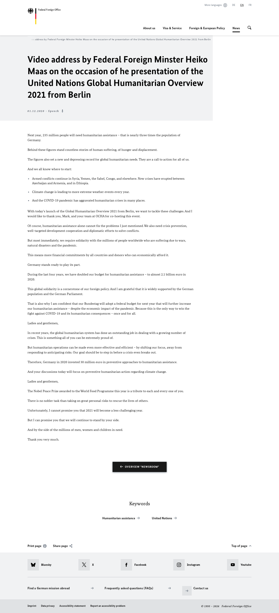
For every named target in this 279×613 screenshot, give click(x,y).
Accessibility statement (72, 605)
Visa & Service (172, 28)
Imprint (32, 605)
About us (149, 28)
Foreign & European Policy (207, 28)
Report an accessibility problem (107, 605)
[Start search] (249, 28)
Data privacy (48, 605)
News (236, 29)
